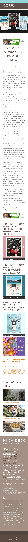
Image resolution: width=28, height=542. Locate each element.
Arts (14, 500)
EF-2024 (10, 506)
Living (14, 66)
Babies (17, 500)
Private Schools (6, 518)
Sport (4, 522)
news (13, 470)
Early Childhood (6, 504)
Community (16, 502)
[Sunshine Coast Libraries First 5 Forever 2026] (14, 44)
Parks (4, 516)
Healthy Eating (16, 510)
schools (6, 472)
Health (10, 510)
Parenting (20, 514)
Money (11, 514)
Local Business (20, 512)
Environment (5, 508)
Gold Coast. (11, 460)
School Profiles (6, 520)
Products (12, 518)
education (16, 472)
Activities (5, 500)
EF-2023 (5, 506)
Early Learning (14, 504)
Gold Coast (17, 474)
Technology (20, 522)
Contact (18, 533)
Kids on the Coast (11, 449)
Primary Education (17, 516)
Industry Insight (6, 512)
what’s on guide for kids (12, 452)
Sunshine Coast (15, 361)
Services (11, 520)
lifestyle (20, 470)
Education (20, 504)
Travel (8, 524)
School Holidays (18, 518)
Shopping (16, 520)
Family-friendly (13, 508)
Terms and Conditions (10, 533)
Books (21, 500)
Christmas (10, 502)
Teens (4, 524)
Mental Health (6, 514)
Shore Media (16, 539)
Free (21, 508)
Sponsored (22, 520)
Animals (10, 500)
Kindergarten (13, 512)
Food (18, 508)
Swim (15, 522)
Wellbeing (13, 524)
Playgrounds (9, 516)
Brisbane (16, 359)
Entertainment (16, 506)
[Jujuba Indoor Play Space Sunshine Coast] (14, 355)
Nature (15, 514)
